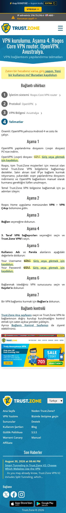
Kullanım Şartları (13, 426)
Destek (35, 421)
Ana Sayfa (9, 411)
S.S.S (34, 432)
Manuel (36, 437)
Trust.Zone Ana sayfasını (16, 315)
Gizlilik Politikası (13, 432)
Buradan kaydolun (44, 75)
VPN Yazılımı (10, 416)
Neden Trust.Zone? (43, 411)
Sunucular (9, 421)
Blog (34, 426)
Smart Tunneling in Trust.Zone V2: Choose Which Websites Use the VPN (31, 467)
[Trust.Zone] (20, 28)
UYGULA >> (33, 9)
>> (27, 18)
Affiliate (8, 442)
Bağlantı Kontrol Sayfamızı (30, 325)
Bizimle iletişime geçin (44, 416)
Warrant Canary (13, 437)
